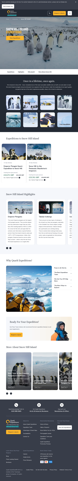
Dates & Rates (44, 424)
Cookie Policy (29, 470)
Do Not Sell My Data (41, 470)
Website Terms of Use (65, 470)
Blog (7, 456)
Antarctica (15, 19)
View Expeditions (15, 38)
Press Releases (27, 460)
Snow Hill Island (25, 19)
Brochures (8, 462)
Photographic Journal (45, 433)
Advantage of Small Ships (30, 430)
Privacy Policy (53, 470)
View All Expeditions (65, 427)
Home (7, 19)
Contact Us (26, 436)
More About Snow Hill (45, 72)
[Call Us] (50, 13)
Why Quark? (31, 72)
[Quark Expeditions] (12, 13)
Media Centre (26, 457)
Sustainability (26, 433)
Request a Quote (59, 13)
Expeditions (10, 72)
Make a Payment (44, 427)
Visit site (8, 6)
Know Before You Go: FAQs (47, 430)
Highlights (21, 72)
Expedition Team (27, 427)
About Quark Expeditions (30, 424)
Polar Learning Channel (12, 459)
